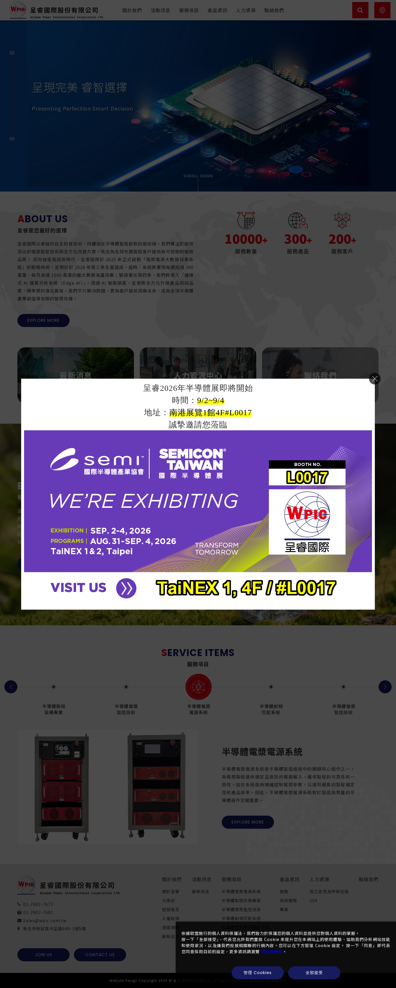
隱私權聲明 (272, 951)
